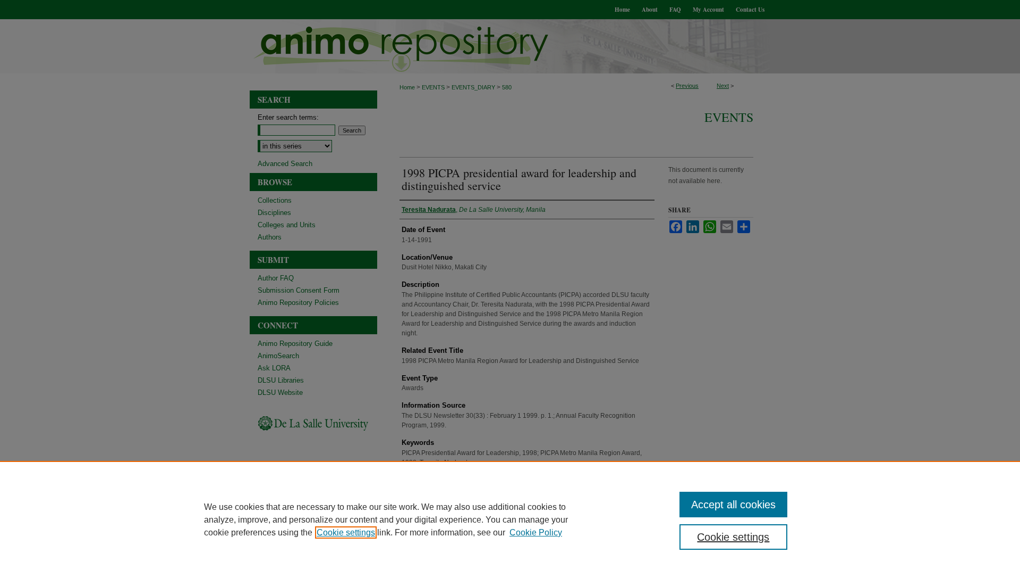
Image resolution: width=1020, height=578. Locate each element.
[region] (510, 519)
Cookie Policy (535, 532)
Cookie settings (346, 532)
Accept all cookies (733, 504)
